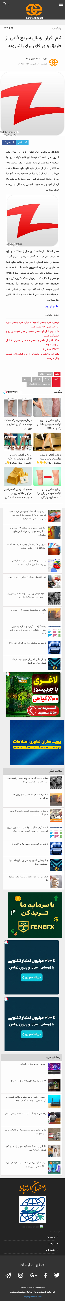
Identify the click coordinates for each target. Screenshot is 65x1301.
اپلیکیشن (56, 28)
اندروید (26, 379)
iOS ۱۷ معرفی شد (50, 349)
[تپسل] (8, 674)
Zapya (47, 379)
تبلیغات (51, 1244)
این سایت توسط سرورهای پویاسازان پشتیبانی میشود (32, 1292)
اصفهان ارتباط (31, 59)
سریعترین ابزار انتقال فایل (39, 384)
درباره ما (51, 1237)
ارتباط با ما (50, 1250)
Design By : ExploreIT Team (33, 1297)
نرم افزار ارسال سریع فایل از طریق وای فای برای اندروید (33, 42)
